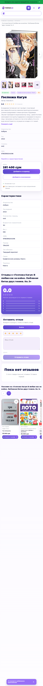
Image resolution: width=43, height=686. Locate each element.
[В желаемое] (16, 401)
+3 (37, 85)
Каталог (28, 8)
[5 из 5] (20, 333)
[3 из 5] (13, 333)
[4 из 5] (17, 333)
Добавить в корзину (21, 171)
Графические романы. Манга (27, 92)
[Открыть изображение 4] (24, 85)
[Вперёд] (9, 393)
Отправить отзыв (21, 357)
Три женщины (6, 430)
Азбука (4, 131)
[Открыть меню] (34, 8)
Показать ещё (6, 124)
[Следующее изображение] (39, 54)
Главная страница (7, 20)
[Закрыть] (33, 682)
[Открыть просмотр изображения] (21, 54)
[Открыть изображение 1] (4, 85)
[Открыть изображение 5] (30, 85)
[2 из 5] (9, 333)
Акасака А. (10, 100)
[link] (10, 419)
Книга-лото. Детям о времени (27, 431)
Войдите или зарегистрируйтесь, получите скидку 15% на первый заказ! (21, 2)
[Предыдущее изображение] (3, 54)
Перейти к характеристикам (12, 159)
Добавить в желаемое (21, 177)
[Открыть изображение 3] (17, 85)
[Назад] (3, 393)
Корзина (39, 8)
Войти (21, 327)
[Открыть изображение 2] (11, 85)
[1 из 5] (5, 333)
